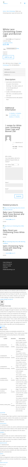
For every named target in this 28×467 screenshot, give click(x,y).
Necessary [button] (2, 326)
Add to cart (8, 57)
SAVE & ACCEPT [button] (4, 462)
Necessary (4, 327)
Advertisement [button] (3, 443)
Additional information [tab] (9, 72)
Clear (18, 48)
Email (7, 189)
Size (4, 49)
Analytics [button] (2, 432)
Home (4, 11)
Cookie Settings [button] (4, 299)
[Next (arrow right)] (2, 466)
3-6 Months (18, 113)
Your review (8, 166)
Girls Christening (11, 11)
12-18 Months (12, 115)
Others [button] (1, 453)
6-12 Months (17, 117)
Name (7, 182)
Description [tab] (7, 69)
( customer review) (7, 42)
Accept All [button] (10, 299)
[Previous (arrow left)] (0, 466)
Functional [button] (2, 412)
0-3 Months (12, 113)
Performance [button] (3, 423)
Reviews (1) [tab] (7, 74)
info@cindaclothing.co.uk (9, 269)
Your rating (8, 164)
